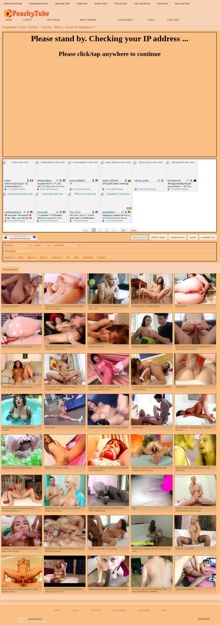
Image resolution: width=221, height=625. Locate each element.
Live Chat (173, 20)
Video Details (139, 237)
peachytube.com (35, 619)
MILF (76, 257)
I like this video (5, 237)
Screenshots (177, 237)
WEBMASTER (204, 619)
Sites (151, 20)
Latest (27, 20)
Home (9, 20)
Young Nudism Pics (38, 3)
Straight (101, 257)
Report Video (158, 237)
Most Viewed (88, 20)
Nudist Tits (82, 3)
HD (68, 257)
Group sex (57, 257)
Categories (125, 20)
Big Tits (43, 257)
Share (193, 237)
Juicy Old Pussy (142, 3)
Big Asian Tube (182, 3)
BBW (20, 257)
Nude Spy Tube (62, 3)
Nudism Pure (101, 3)
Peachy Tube (120, 3)
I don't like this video (34, 237)
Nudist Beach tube (13, 3)
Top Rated (53, 20)
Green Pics (162, 3)
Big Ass (32, 257)
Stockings (88, 257)
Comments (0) (208, 237)
